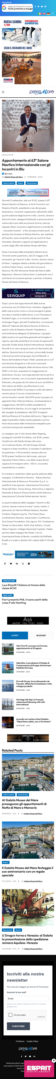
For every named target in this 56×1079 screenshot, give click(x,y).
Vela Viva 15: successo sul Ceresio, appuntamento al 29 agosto (32, 647)
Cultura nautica (8, 183)
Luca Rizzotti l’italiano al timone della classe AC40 (23, 586)
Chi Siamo (20, 1041)
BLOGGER (41, 635)
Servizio (8, 173)
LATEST (14, 635)
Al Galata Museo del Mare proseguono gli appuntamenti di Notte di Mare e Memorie (24, 804)
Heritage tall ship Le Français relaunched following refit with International (30, 702)
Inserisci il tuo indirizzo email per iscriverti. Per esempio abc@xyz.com (26, 1005)
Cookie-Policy (32, 1041)
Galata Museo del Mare (14, 177)
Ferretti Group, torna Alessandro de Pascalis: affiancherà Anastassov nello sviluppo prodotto (34, 683)
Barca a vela (7, 930)
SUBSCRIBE (18, 1026)
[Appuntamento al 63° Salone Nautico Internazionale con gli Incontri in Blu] (17, 564)
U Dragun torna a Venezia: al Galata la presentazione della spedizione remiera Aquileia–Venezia (27, 939)
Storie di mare (32, 183)
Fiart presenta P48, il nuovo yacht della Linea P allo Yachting (25, 601)
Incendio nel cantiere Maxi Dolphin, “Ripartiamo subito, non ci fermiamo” (33, 720)
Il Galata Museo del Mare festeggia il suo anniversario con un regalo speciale (27, 871)
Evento (20, 183)
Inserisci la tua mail (16, 992)
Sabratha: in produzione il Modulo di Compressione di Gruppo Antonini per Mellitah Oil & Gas (33, 665)
